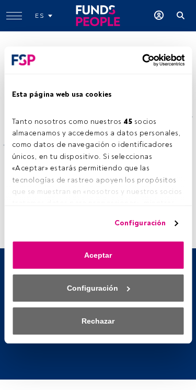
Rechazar (98, 321)
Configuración (140, 223)
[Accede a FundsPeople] (159, 15)
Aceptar (98, 255)
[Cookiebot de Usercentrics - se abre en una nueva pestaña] (140, 60)
